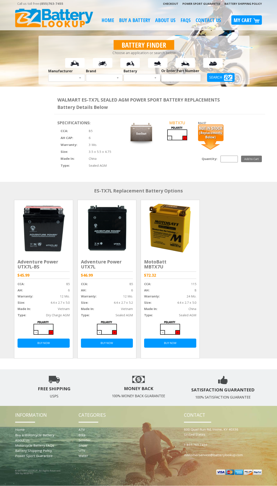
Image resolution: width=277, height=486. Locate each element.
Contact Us (208, 20)
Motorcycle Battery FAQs (34, 445)
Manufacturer (60, 71)
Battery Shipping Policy (243, 4)
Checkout (170, 4)
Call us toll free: (40, 3)
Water (83, 456)
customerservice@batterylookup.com (213, 455)
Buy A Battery (134, 20)
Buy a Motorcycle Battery (34, 435)
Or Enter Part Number (180, 70)
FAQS (185, 20)
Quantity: (209, 158)
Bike (82, 435)
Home (107, 20)
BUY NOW (43, 343)
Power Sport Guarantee (201, 4)
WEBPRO (28, 473)
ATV (82, 429)
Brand (91, 71)
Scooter (85, 440)
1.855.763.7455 (195, 444)
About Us (165, 20)
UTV (82, 450)
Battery (130, 71)
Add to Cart (251, 159)
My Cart (243, 20)
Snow (83, 445)
